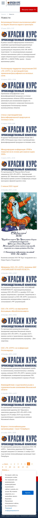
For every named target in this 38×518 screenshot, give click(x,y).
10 (10, 467)
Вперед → (5, 470)
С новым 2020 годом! (9, 186)
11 (14, 467)
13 (23, 467)
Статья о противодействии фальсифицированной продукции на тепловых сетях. (15, 117)
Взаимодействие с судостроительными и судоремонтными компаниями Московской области (18, 387)
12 (18, 467)
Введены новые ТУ (29, 9)
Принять (27, 493)
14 (27, 467)
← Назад (5, 464)
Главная (3, 14)
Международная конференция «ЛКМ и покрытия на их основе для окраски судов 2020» (18, 151)
